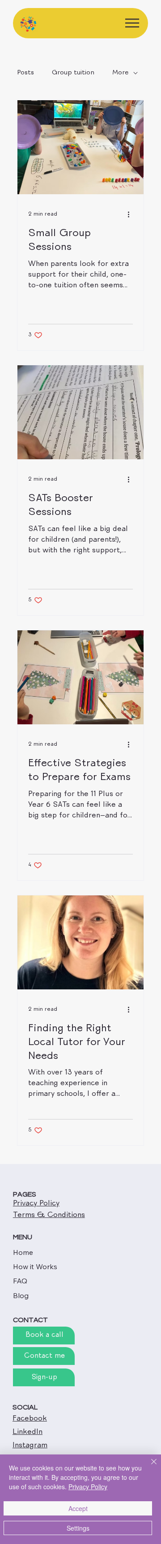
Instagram (30, 1446)
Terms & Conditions (49, 1215)
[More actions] (131, 214)
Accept (78, 1508)
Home (23, 1252)
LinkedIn (27, 1432)
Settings (78, 1528)
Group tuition (73, 72)
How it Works (35, 1266)
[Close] (148, 1467)
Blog (21, 1295)
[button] (44, 1377)
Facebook (30, 1419)
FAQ (20, 1280)
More (120, 72)
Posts (25, 72)
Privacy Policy (36, 1204)
